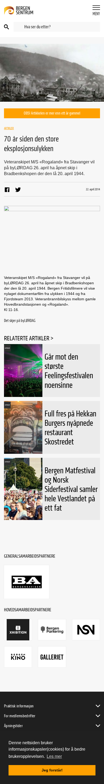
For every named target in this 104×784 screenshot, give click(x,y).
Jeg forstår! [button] (52, 770)
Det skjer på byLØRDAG (19, 320)
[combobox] (57, 27)
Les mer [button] (54, 756)
